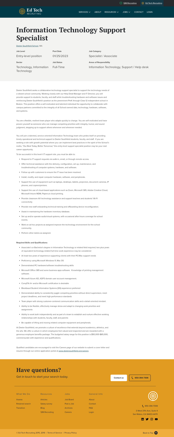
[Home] (31, 11)
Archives (68, 408)
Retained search (23, 404)
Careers (68, 412)
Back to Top (148, 433)
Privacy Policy (70, 433)
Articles (44, 399)
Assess (19, 399)
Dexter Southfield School (27, 46)
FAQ (91, 408)
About (98, 12)
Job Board (69, 399)
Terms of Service (54, 433)
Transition (20, 408)
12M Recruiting (130, 3)
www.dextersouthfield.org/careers (74, 351)
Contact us (119, 378)
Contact (138, 12)
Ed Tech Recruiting (153, 3)
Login (149, 12)
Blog (43, 408)
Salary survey (46, 404)
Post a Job (69, 404)
